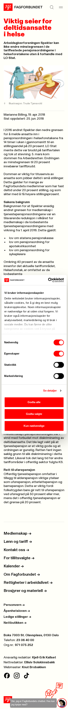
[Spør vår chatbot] (62, 703)
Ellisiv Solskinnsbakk (39, 662)
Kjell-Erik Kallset (44, 657)
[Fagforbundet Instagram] (16, 675)
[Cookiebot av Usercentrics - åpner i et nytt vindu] (48, 280)
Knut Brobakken (34, 667)
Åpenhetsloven (17, 611)
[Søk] (51, 7)
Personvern (14, 605)
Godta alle (34, 402)
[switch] (58, 353)
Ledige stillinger (17, 616)
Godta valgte (34, 413)
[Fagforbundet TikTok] (26, 675)
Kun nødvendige (34, 425)
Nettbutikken (15, 622)
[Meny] (60, 7)
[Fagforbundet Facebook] (7, 675)
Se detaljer (50, 390)
